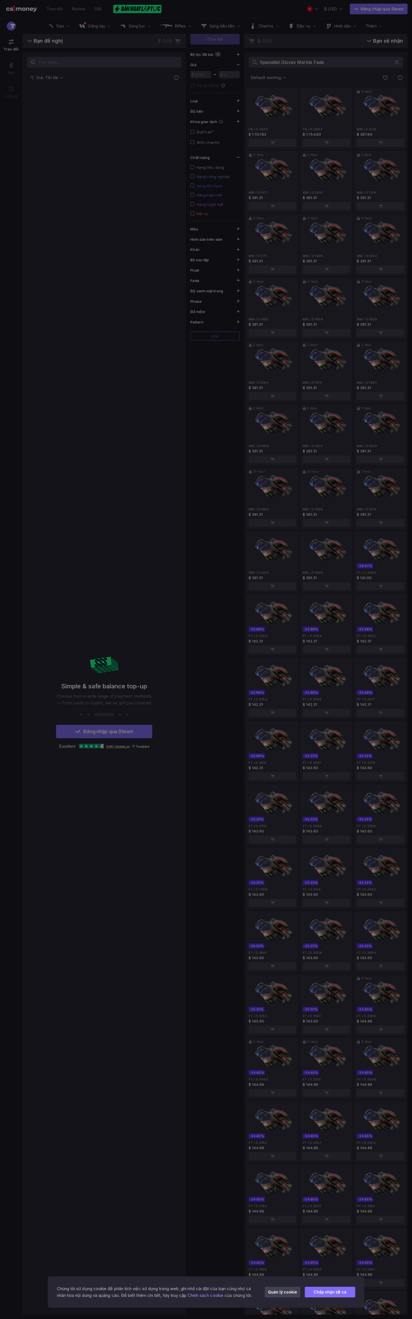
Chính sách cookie (205, 1295)
